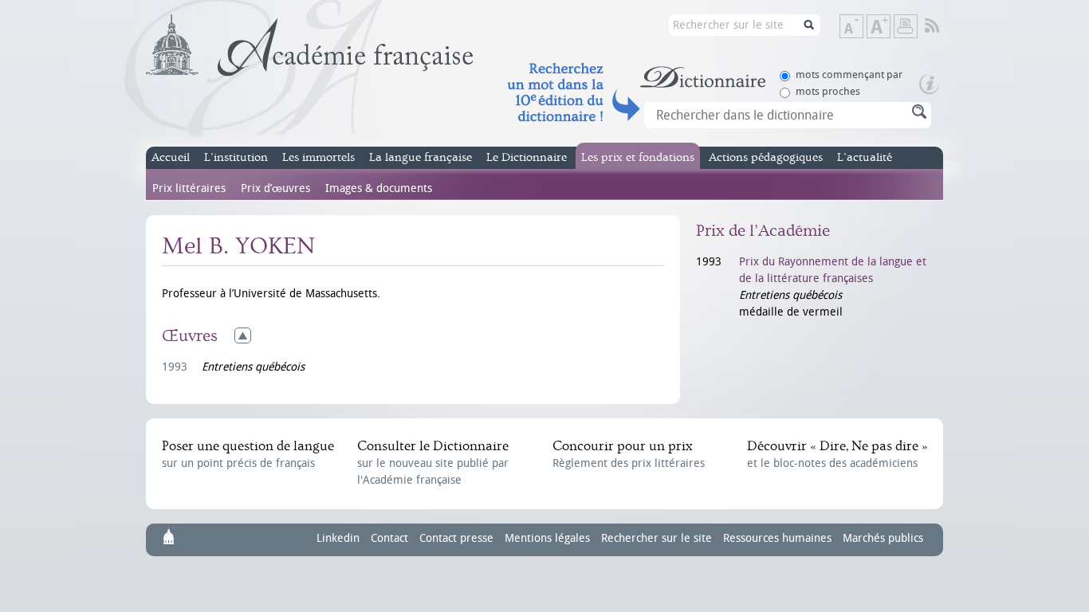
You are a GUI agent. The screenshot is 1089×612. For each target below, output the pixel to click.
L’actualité (864, 157)
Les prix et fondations (637, 157)
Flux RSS (942, 26)
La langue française (420, 157)
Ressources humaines (777, 538)
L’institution (236, 157)
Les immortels (318, 157)
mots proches (828, 91)
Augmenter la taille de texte (889, 27)
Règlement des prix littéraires (628, 454)
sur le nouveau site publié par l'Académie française (433, 462)
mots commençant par (849, 74)
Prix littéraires (189, 188)
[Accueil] (310, 45)
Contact (389, 538)
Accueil (170, 157)
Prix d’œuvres (275, 188)
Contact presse (456, 538)
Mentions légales (547, 538)
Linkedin (338, 538)
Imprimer (906, 26)
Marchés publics (883, 538)
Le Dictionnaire (526, 157)
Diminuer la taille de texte (862, 27)
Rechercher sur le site (656, 538)
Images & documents (378, 188)
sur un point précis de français (248, 454)
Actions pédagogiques (766, 157)
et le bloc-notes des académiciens (837, 454)
